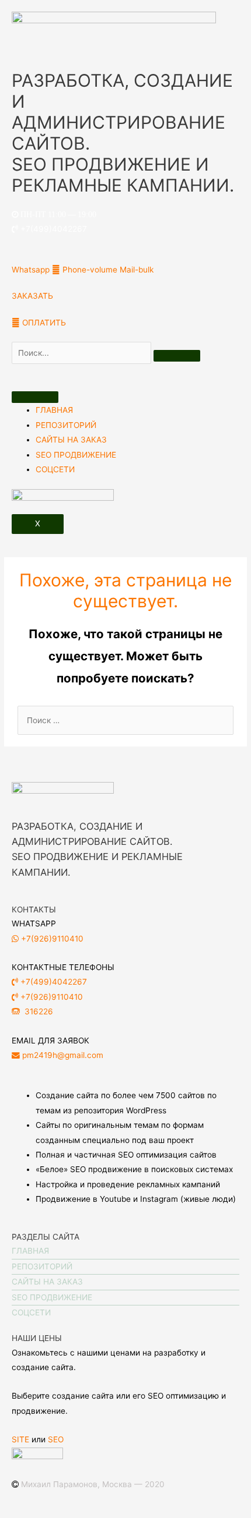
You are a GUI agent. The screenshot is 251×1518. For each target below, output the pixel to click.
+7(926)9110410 (51, 938)
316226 (42, 1011)
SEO (56, 1439)
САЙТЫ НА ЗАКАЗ (71, 439)
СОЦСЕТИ (55, 469)
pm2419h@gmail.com (61, 1055)
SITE (22, 1439)
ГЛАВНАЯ (54, 410)
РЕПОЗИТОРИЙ (66, 425)
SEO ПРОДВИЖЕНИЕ (76, 454)
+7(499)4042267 (52, 228)
